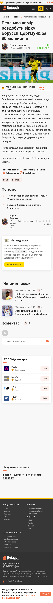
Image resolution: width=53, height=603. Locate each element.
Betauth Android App (14, 581)
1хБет (6, 508)
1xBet (30, 520)
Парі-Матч (8, 514)
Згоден (45, 594)
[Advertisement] (26, 434)
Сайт (45, 369)
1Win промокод (10, 542)
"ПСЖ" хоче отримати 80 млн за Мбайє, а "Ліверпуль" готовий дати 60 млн (33, 297)
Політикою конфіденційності (18, 596)
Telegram (10, 173)
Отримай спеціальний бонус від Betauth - (27, 2)
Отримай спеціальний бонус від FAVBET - (25, 88)
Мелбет (7, 511)
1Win (5, 517)
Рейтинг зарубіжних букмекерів (35, 512)
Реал (5, 180)
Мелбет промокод (11, 539)
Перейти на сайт (14, 264)
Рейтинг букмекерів (35, 508)
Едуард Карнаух (18, 45)
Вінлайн (7, 519)
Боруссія (16, 180)
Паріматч (31, 526)
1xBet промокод (10, 536)
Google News (29, 173)
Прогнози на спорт (11, 547)
